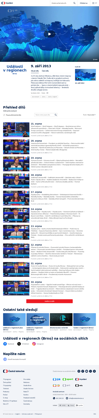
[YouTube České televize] (86, 371)
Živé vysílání (7, 382)
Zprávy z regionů (52, 96)
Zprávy (44, 96)
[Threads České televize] (94, 371)
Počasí (5, 395)
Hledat (74, 3)
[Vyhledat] (55, 114)
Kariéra (25, 395)
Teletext (6, 388)
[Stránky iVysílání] (81, 380)
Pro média (26, 379)
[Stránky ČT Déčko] (56, 386)
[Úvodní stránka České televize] (14, 371)
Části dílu (45, 71)
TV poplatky (7, 385)
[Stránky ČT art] (66, 386)
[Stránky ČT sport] (68, 380)
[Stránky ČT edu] (78, 386)
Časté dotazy (27, 401)
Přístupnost (38, 414)
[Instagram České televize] (78, 371)
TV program (7, 379)
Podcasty (6, 392)
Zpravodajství (35, 96)
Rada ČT (26, 392)
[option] (62, 405)
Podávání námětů (29, 398)
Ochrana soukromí (27, 414)
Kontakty (26, 404)
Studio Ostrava (28, 388)
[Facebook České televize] (82, 371)
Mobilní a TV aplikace (10, 401)
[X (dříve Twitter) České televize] (90, 371)
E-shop (5, 398)
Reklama (26, 382)
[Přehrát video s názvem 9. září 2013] (49, 34)
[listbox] (71, 405)
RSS (95, 414)
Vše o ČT (6, 404)
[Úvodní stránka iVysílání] (9, 3)
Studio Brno (27, 385)
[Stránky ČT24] (56, 380)
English (17, 414)
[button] (49, 34)
